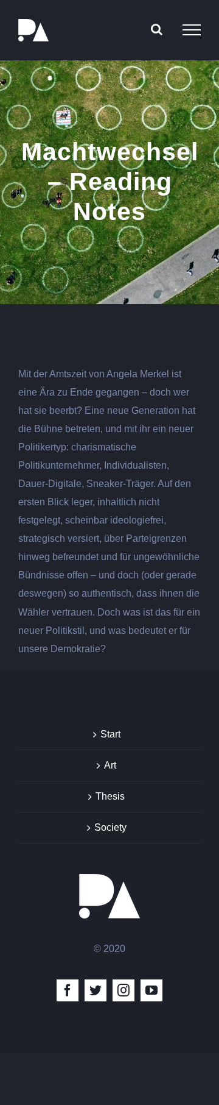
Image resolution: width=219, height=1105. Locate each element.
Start (110, 734)
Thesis (110, 796)
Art (110, 765)
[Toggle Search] (156, 29)
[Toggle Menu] (191, 29)
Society (110, 827)
